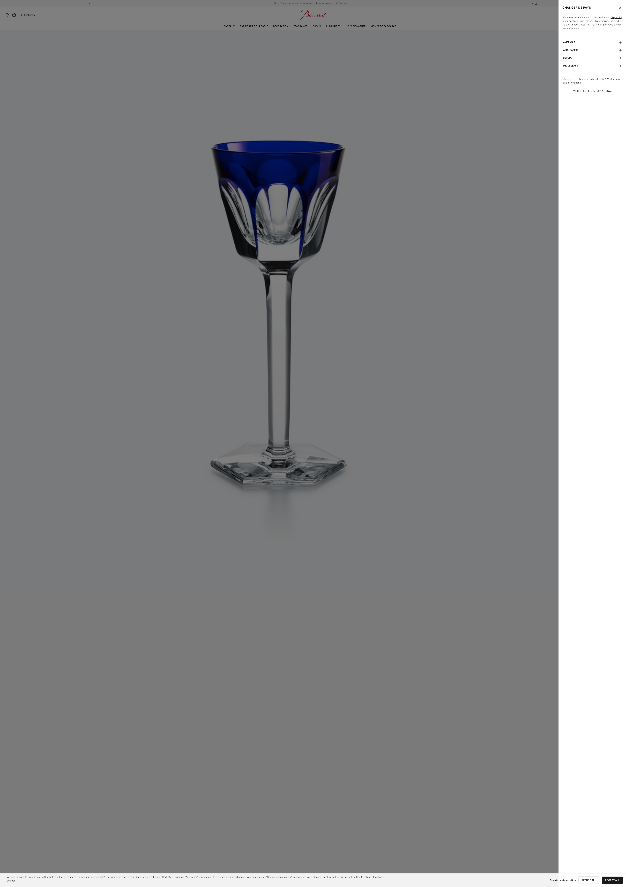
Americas (569, 42)
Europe (567, 57)
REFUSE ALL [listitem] (589, 880)
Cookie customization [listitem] (563, 880)
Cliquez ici (616, 17)
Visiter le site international (592, 91)
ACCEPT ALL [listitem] (612, 880)
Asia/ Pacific (570, 50)
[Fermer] (620, 8)
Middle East (570, 65)
